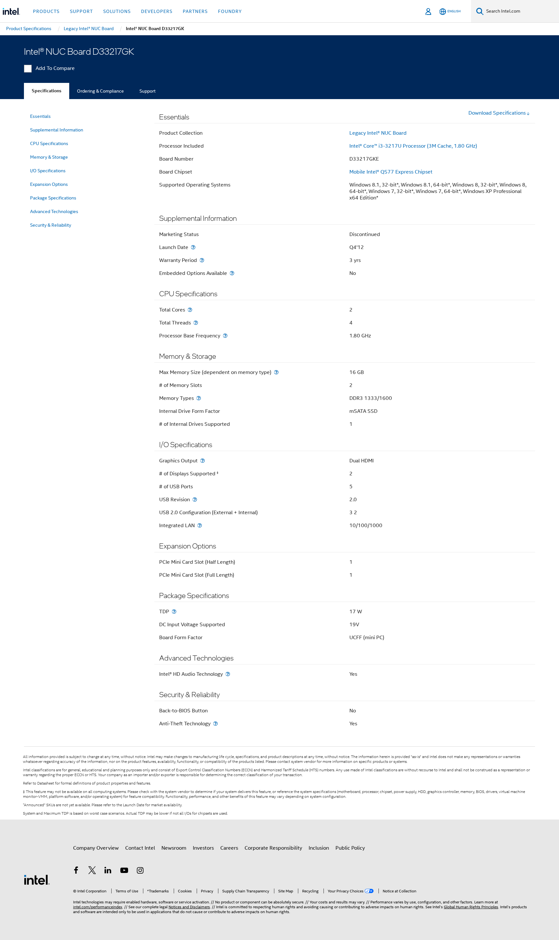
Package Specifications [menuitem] (53, 198)
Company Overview (96, 848)
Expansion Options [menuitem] (49, 184)
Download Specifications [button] (497, 113)
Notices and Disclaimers (189, 906)
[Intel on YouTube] (124, 871)
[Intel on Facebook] (76, 871)
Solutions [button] (117, 11)
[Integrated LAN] (199, 525)
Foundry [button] (230, 11)
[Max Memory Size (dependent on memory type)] (276, 372)
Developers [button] (156, 11)
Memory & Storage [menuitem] (49, 157)
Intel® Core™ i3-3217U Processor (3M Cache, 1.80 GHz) (413, 146)
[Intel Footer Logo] (37, 879)
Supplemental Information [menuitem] (56, 130)
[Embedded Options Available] (232, 273)
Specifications (46, 91)
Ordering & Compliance (100, 91)
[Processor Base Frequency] (225, 335)
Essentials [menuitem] (40, 116)
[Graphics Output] (202, 460)
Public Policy (350, 848)
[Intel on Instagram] (140, 871)
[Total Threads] (195, 322)
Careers (229, 848)
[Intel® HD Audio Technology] (227, 674)
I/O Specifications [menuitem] (48, 171)
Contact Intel (140, 848)
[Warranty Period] (201, 260)
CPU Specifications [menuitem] (49, 143)
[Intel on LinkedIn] (108, 871)
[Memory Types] (198, 398)
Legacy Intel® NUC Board (378, 133)
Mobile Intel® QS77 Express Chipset (391, 172)
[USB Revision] (194, 499)
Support (147, 91)
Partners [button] (195, 11)
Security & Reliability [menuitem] (50, 225)
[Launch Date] (193, 247)
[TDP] (174, 611)
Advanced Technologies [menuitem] (54, 211)
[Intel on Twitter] (92, 871)
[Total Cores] (189, 309)
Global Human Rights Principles (471, 906)
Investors (203, 848)
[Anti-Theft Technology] (215, 723)
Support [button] (81, 11)
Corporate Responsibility (273, 848)
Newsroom (173, 848)
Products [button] (46, 11)
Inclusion (319, 848)
